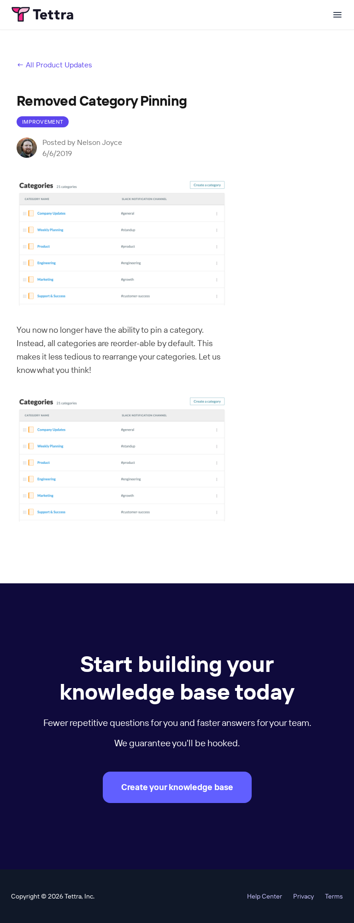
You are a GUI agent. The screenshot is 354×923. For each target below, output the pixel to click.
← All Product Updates (54, 64)
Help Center (264, 896)
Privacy (303, 896)
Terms (334, 896)
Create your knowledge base (177, 787)
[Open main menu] (337, 15)
